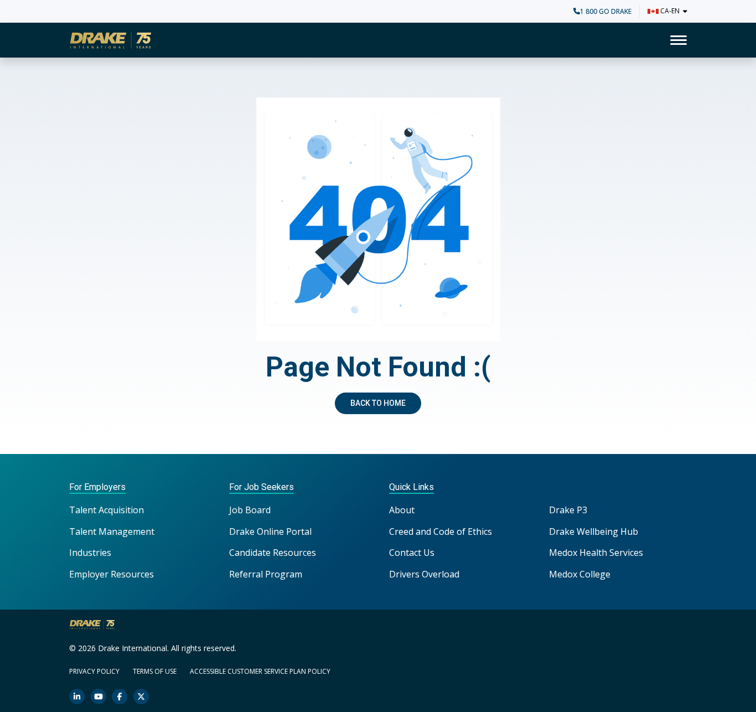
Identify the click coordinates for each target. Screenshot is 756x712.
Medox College (579, 574)
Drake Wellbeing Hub (593, 531)
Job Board (250, 510)
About (402, 510)
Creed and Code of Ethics (440, 531)
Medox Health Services (596, 552)
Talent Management (111, 531)
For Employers (97, 487)
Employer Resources (111, 574)
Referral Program (265, 574)
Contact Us (411, 552)
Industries (90, 552)
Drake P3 (568, 510)
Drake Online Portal (270, 531)
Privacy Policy (94, 671)
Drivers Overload (424, 574)
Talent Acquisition (106, 510)
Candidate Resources (272, 552)
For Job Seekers (261, 487)
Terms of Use (155, 671)
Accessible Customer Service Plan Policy (260, 671)
